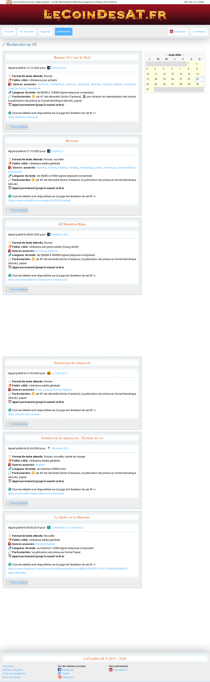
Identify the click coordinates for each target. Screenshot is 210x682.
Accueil (9, 31)
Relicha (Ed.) (59, 67)
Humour (70, 84)
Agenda (45, 31)
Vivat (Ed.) (58, 151)
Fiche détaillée (18, 126)
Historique (110, 167)
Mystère (95, 84)
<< (166, 54)
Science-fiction (17, 88)
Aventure (43, 84)
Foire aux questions (14, 673)
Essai (99, 167)
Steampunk (34, 88)
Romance (130, 84)
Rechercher (63, 31)
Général (40, 544)
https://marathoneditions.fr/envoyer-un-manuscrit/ (38, 279)
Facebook (67, 669)
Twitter (65, 673)
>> (182, 54)
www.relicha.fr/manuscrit (23, 117)
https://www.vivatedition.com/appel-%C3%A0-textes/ (39, 200)
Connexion (199, 31)
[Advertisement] (72, 326)
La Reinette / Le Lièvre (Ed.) (68, 527)
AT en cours (27, 31)
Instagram (67, 677)
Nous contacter (11, 677)
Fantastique (57, 84)
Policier (107, 84)
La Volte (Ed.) (59, 373)
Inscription (179, 31)
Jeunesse (83, 84)
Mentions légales (12, 669)
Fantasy (73, 167)
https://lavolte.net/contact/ (24, 414)
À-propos (8, 666)
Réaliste (117, 84)
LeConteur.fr (119, 669)
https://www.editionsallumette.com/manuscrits (36, 493)
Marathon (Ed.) (60, 234)
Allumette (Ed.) (60, 448)
